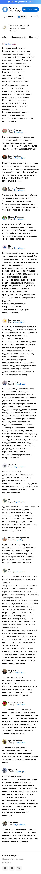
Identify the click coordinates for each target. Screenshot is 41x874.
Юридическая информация (13, 859)
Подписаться (32, 9)
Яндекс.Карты (19, 132)
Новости (10, 17)
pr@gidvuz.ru (7, 862)
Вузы (23, 17)
